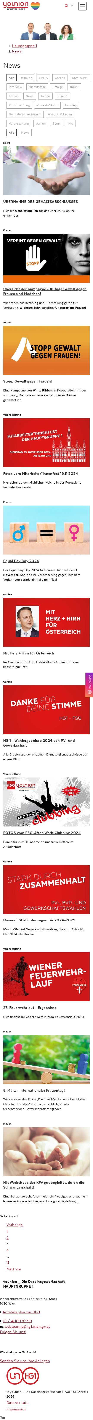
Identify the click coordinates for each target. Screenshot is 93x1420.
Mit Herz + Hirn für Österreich (28, 653)
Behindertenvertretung (25, 114)
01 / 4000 (12, 1321)
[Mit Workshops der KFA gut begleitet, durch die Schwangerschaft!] (46, 1151)
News (16, 51)
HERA (43, 77)
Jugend (62, 96)
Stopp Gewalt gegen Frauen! (27, 381)
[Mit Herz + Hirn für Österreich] (46, 622)
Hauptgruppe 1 (24, 46)
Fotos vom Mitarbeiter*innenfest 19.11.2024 (40, 474)
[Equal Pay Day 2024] (46, 530)
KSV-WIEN (80, 77)
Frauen (14, 96)
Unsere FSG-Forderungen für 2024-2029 (39, 920)
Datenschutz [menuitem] (17, 1403)
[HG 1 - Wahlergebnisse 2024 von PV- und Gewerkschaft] (46, 709)
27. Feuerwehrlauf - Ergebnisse (30, 1008)
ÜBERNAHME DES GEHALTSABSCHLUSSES (40, 202)
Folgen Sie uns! (13, 1332)
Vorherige (14, 1225)
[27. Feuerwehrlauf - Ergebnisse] (46, 976)
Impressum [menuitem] (16, 1409)
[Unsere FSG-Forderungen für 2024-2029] (46, 889)
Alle (11, 77)
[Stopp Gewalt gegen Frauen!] (46, 350)
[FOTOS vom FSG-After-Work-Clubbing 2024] (46, 801)
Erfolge (58, 87)
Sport (56, 123)
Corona (60, 77)
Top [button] (2, 1417)
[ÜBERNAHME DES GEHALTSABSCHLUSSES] (46, 170)
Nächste (13, 1269)
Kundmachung (19, 105)
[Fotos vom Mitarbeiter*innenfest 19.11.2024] (46, 442)
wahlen (41, 123)
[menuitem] (69, 5)
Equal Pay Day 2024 (21, 561)
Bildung (26, 77)
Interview (15, 87)
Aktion (45, 96)
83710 (27, 1321)
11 (7, 1263)
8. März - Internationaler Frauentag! (34, 1090)
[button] (82, 6)
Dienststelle (37, 87)
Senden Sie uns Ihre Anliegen (25, 1361)
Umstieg (71, 105)
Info (70, 123)
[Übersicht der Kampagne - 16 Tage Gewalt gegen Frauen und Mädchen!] (46, 258)
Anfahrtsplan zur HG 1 (21, 1312)
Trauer (74, 87)
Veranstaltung (19, 123)
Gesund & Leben (60, 114)
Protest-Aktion (47, 105)
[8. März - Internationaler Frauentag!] (46, 1059)
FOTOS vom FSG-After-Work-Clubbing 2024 (42, 833)
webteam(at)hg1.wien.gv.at (27, 1326)
